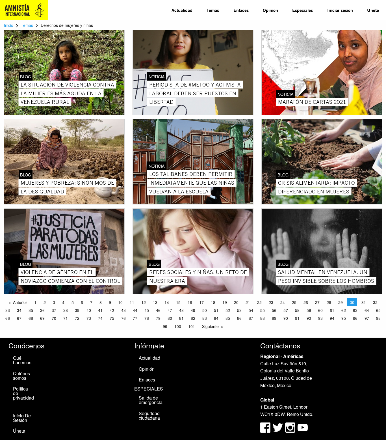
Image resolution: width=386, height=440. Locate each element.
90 (285, 318)
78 (146, 318)
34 (19, 310)
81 (181, 318)
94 (332, 318)
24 (282, 302)
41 (100, 310)
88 (262, 318)
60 (320, 310)
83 (204, 318)
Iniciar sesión (340, 10)
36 (42, 310)
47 (170, 310)
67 (19, 318)
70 (54, 318)
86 (239, 318)
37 (54, 310)
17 (201, 302)
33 (7, 310)
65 (378, 310)
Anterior (20, 302)
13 (155, 302)
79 (158, 318)
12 (143, 302)
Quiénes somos (21, 375)
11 (132, 302)
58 (297, 310)
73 (88, 318)
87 (251, 318)
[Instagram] (290, 427)
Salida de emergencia (150, 400)
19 (224, 302)
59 (309, 310)
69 (42, 318)
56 (274, 310)
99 (165, 326)
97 (367, 318)
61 (332, 310)
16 (190, 302)
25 (294, 302)
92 (309, 318)
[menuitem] (181, 10)
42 (112, 310)
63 (355, 310)
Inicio (8, 25)
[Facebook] (265, 427)
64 (367, 310)
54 (251, 310)
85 (227, 318)
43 (123, 310)
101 (191, 326)
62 (343, 310)
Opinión (270, 10)
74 (100, 318)
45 (146, 310)
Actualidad (182, 10)
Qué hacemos (22, 360)
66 (7, 318)
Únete (373, 10)
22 (259, 302)
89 (274, 318)
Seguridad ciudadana (149, 415)
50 (204, 310)
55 (262, 310)
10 (120, 302)
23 (271, 302)
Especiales (302, 10)
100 (177, 326)
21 (248, 302)
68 (31, 318)
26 (305, 302)
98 (378, 318)
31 (363, 302)
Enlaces (241, 10)
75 (112, 318)
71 (65, 318)
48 (181, 310)
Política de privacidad (23, 393)
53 (239, 310)
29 (340, 302)
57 (285, 310)
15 (178, 302)
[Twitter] (278, 427)
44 (135, 310)
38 (65, 310)
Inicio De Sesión (22, 417)
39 (77, 310)
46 (158, 310)
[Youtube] (303, 427)
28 (329, 302)
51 (216, 310)
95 (343, 318)
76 (123, 318)
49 (193, 310)
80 (170, 318)
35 (31, 310)
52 (227, 310)
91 (297, 318)
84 (216, 318)
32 (375, 302)
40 (88, 310)
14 (166, 302)
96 (355, 318)
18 (213, 302)
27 (317, 302)
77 (135, 318)
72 (77, 318)
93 (320, 318)
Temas (213, 10)
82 (193, 318)
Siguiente (210, 326)
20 (236, 302)
